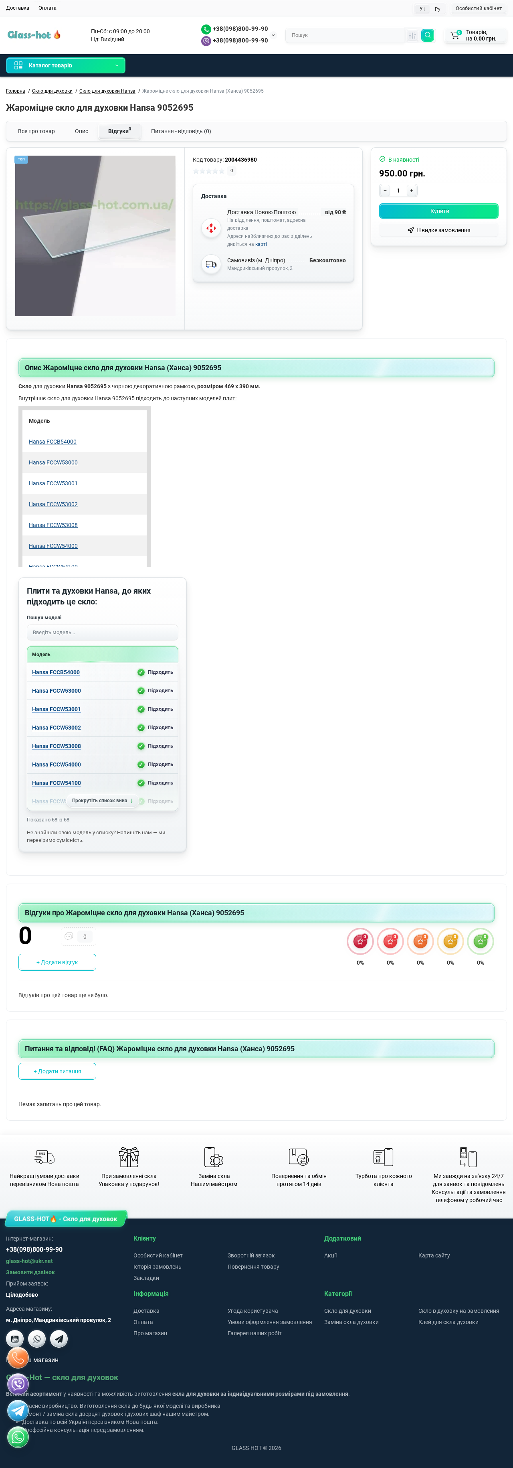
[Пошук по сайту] (427, 35)
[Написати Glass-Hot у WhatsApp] (18, 1437)
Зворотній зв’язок (251, 1255)
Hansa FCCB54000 (56, 672)
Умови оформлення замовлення (270, 1322)
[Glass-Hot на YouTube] (15, 1339)
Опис (81, 131)
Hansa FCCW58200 (56, 801)
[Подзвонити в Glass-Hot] (18, 1358)
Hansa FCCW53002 (56, 727)
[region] (102, 737)
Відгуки (119, 130)
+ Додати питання (57, 1071)
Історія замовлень (157, 1266)
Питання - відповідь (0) (181, 131)
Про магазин (150, 1333)
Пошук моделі (44, 617)
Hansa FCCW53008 (56, 745)
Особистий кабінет (479, 8)
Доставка (17, 8)
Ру (437, 9)
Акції (330, 1255)
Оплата (47, 8)
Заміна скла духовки (351, 1322)
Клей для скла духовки (448, 1322)
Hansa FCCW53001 (56, 709)
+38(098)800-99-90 (239, 28)
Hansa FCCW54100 (56, 782)
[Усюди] (412, 35)
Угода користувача (253, 1311)
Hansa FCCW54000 (56, 764)
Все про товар (36, 131)
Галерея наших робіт (255, 1333)
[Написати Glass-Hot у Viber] (37, 1339)
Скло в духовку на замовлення (458, 1311)
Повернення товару (253, 1266)
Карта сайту (434, 1255)
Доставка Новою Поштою (261, 212)
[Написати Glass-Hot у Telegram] (59, 1339)
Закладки (146, 1278)
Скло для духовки (347, 1311)
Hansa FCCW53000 (56, 690)
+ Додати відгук (57, 962)
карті (261, 244)
